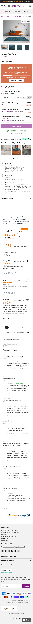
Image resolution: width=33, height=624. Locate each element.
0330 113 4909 (7, 544)
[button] (7, 372)
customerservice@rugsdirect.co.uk (14, 547)
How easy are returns (9, 378)
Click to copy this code (16, 73)
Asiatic (5, 57)
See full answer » (25, 368)
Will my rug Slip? (7, 421)
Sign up (26, 586)
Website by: (15, 618)
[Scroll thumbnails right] (30, 47)
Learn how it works (16, 133)
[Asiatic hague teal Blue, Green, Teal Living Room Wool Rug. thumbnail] (4, 47)
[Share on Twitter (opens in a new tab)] (12, 273)
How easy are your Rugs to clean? (12, 400)
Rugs (8, 16)
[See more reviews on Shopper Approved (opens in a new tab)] (15, 273)
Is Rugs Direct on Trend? (10, 488)
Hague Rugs (16, 16)
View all (5, 508)
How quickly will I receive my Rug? (13, 356)
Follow (4, 358)
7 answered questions (6, 61)
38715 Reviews (10, 238)
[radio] (23, 229)
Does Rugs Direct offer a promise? (12, 466)
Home (3, 16)
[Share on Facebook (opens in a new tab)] (9, 273)
